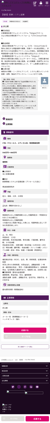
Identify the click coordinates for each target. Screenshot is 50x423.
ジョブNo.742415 (30, 359)
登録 (35, 5)
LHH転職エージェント (7, 359)
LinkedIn (31, 387)
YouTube (37, 387)
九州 (16, 359)
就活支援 (5, 371)
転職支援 (5, 366)
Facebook (25, 387)
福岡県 (21, 359)
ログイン (40, 5)
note (19, 387)
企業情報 (9, 124)
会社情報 (5, 380)
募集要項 (9, 119)
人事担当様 (5, 376)
